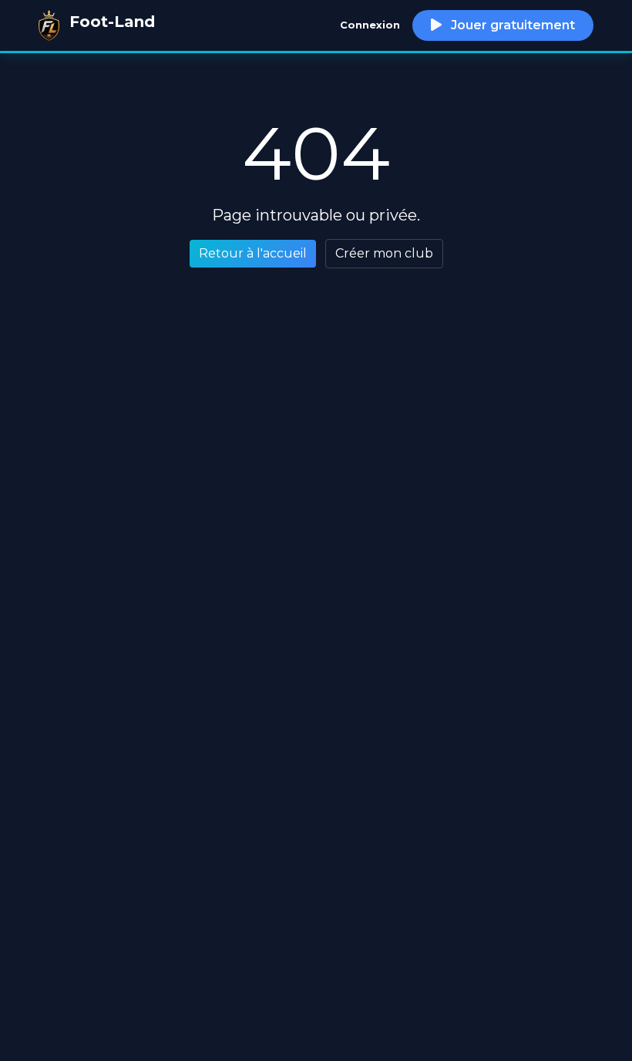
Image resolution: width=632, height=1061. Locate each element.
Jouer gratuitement (511, 25)
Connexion (370, 25)
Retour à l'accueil (253, 253)
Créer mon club (384, 253)
